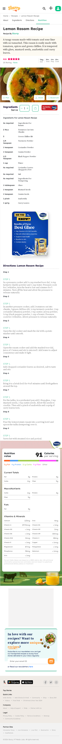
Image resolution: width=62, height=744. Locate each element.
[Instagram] (56, 682)
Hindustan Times (9, 730)
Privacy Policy (7, 716)
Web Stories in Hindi (22, 698)
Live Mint (34, 730)
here (31, 666)
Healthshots (9, 733)
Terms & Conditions (33, 716)
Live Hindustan (23, 730)
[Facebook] (45, 682)
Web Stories (7, 698)
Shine (54, 730)
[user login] (58, 8)
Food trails (16, 701)
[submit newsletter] (51, 661)
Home (5, 16)
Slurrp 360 (53, 698)
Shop (44, 698)
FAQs (25, 708)
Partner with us (36, 708)
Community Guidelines (12, 719)
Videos (7, 701)
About (5, 708)
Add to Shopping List (35, 108)
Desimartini (45, 730)
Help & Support (15, 708)
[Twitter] (51, 682)
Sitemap (46, 716)
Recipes (14, 16)
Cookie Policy (19, 716)
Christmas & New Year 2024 (32, 701)
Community (36, 698)
